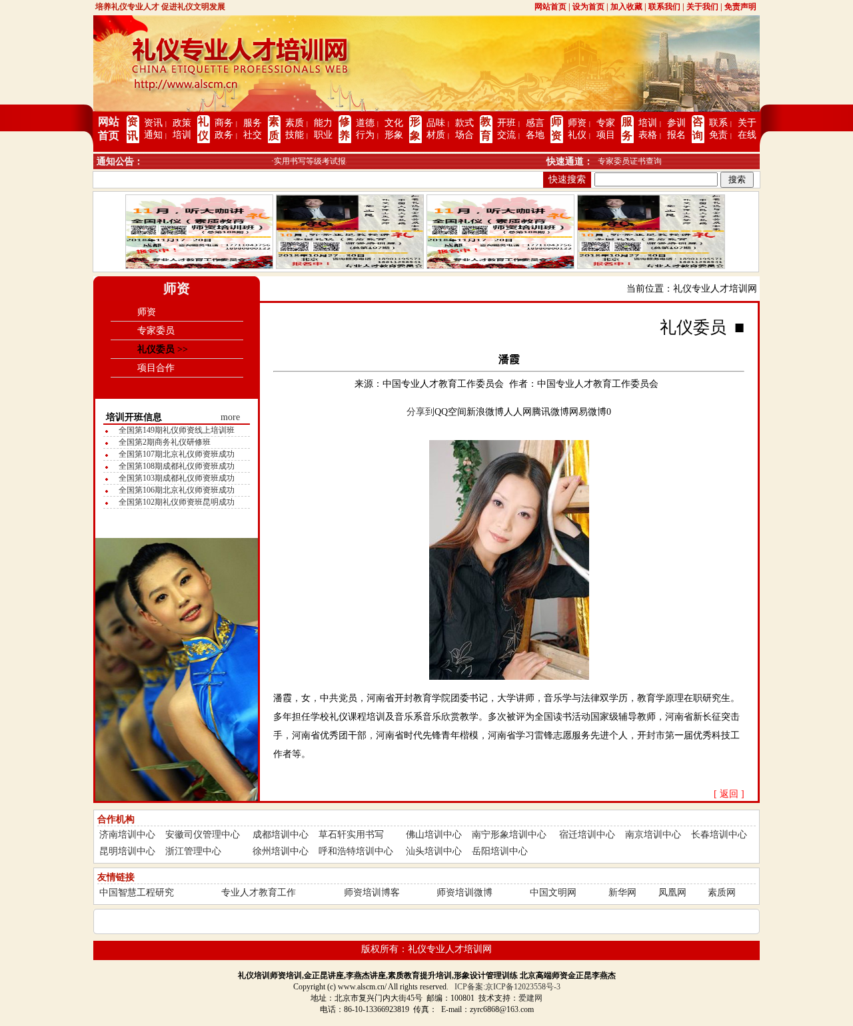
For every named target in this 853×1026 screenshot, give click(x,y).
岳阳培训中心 (500, 851)
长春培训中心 (719, 835)
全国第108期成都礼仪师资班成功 (177, 466)
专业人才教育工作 (258, 893)
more (230, 417)
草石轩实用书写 (351, 835)
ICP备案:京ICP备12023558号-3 (507, 986)
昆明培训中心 (127, 851)
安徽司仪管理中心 (202, 835)
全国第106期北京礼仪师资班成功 (177, 490)
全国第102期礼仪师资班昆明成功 (177, 502)
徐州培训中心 (281, 851)
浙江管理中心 (193, 851)
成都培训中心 (281, 835)
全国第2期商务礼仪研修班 (165, 442)
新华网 (622, 893)
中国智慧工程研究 (136, 893)
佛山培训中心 (434, 835)
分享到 (420, 412)
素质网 (722, 893)
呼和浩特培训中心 (356, 851)
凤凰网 (672, 893)
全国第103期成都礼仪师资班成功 (177, 478)
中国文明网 (553, 893)
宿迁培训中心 (587, 835)
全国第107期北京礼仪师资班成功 (177, 454)
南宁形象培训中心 (509, 835)
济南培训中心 (127, 835)
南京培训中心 (653, 835)
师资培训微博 (464, 893)
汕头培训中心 (434, 851)
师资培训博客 (372, 893)
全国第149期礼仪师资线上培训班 (177, 430)
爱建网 (530, 998)
